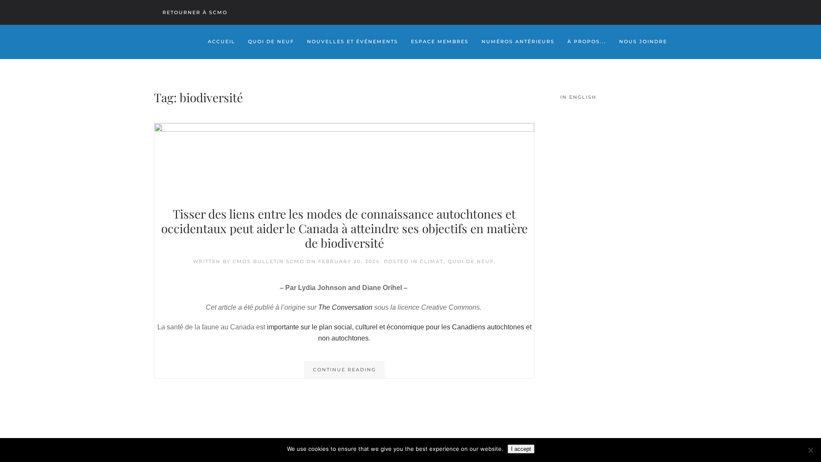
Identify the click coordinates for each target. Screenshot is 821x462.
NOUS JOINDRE (643, 41)
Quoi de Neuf (271, 41)
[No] (810, 450)
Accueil (221, 41)
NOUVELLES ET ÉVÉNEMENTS (352, 41)
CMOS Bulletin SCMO (268, 261)
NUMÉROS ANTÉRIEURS (518, 41)
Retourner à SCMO (194, 12)
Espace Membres (440, 41)
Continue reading (344, 370)
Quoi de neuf (471, 261)
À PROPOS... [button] (586, 41)
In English (578, 97)
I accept (521, 449)
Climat (431, 261)
